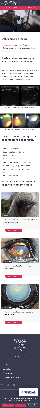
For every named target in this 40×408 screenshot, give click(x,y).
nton (15, 45)
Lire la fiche (12, 230)
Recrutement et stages (11, 377)
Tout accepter (8, 405)
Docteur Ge (8, 45)
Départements (8, 373)
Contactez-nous (20, 356)
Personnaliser (32, 405)
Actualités (7, 369)
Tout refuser (21, 405)
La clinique (7, 365)
